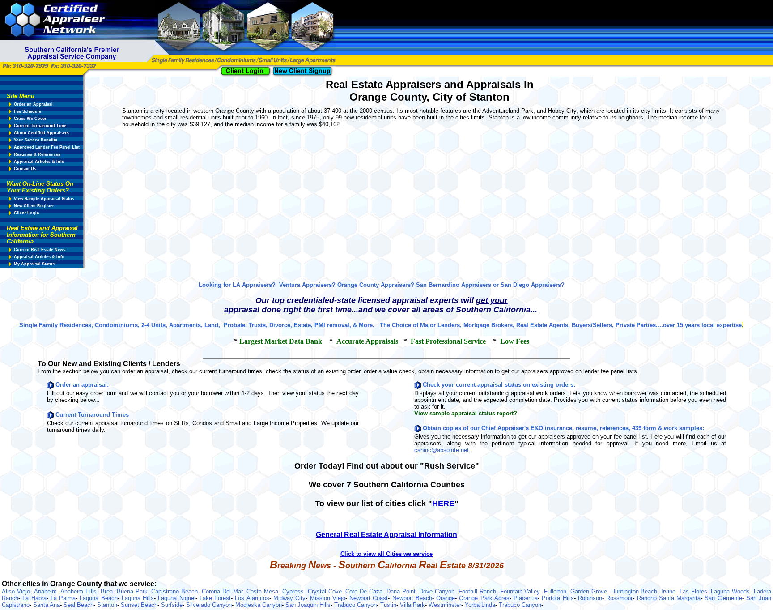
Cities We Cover (30, 118)
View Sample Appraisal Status (44, 198)
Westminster (445, 604)
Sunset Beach (139, 604)
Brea (107, 591)
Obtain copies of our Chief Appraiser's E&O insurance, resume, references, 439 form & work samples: (563, 428)
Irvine (668, 591)
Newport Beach (412, 598)
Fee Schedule (27, 111)
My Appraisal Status (34, 264)
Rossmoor (619, 598)
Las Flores (693, 591)
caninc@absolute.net (441, 450)
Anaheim (45, 591)
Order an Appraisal (33, 104)
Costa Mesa (262, 591)
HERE (443, 503)
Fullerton (555, 591)
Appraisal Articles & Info (39, 161)
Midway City (289, 598)
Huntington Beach (634, 591)
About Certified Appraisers (41, 133)
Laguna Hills (138, 598)
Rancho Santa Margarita (669, 598)
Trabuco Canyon (355, 604)
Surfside (172, 604)
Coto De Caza (363, 591)
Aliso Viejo (16, 591)
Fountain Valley (520, 591)
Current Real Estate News (39, 249)
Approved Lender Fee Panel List (47, 147)
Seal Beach (78, 604)
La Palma (63, 598)
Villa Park (412, 604)
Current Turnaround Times (92, 414)
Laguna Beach (98, 598)
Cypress (293, 591)
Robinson (590, 598)
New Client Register (34, 206)
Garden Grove (588, 591)
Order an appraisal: (82, 384)
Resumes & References (37, 154)
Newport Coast (368, 598)
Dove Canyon (436, 591)
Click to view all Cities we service (386, 553)
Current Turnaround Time (40, 126)
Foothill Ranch (477, 591)
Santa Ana (46, 604)
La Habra (34, 598)
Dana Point (401, 591)
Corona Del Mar (222, 591)
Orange (445, 598)
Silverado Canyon (209, 604)
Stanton (107, 604)
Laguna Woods (730, 591)
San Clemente (723, 598)
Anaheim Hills (78, 591)
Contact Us (25, 168)
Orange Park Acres (484, 598)
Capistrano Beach (174, 591)
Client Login (26, 213)
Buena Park (132, 591)
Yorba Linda (480, 604)
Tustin (388, 604)
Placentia (526, 598)
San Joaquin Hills (308, 604)
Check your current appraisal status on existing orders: (499, 384)
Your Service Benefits (35, 140)
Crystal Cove (325, 591)
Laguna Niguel (176, 598)
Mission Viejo (327, 598)
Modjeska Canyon (258, 604)
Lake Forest (215, 598)
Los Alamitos (252, 598)
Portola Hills (557, 598)
